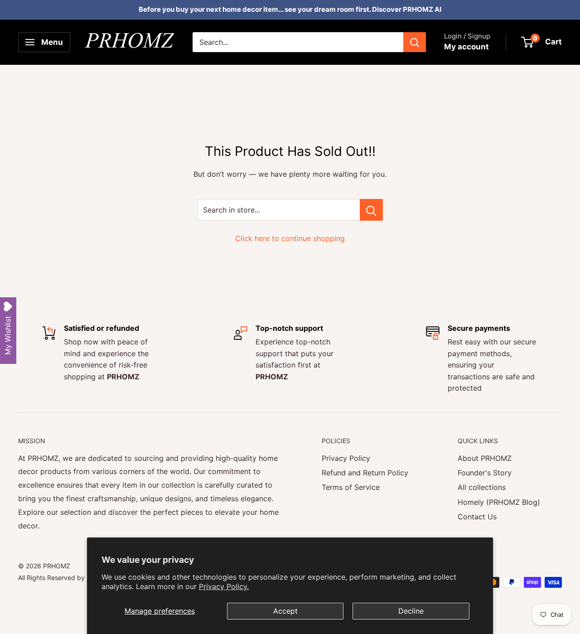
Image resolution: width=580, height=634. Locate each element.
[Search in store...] (371, 210)
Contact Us (477, 516)
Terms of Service (351, 487)
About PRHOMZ (485, 458)
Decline (411, 610)
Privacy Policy (346, 458)
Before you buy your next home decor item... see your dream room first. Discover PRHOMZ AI (290, 9)
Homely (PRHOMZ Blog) (499, 502)
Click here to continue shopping (290, 238)
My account (466, 46)
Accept (285, 610)
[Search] (414, 42)
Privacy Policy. (224, 586)
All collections (482, 487)
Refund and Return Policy (365, 472)
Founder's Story (485, 472)
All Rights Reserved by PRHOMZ (66, 577)
